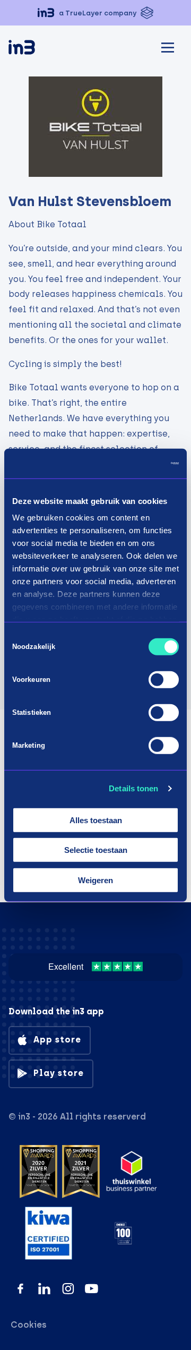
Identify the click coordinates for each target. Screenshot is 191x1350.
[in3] (40, 49)
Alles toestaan (96, 819)
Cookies (29, 1325)
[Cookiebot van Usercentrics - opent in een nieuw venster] (135, 464)
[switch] (164, 679)
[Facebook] (20, 1289)
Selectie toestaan (95, 850)
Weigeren (95, 879)
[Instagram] (68, 1289)
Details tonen (133, 788)
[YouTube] (91, 1289)
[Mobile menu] (168, 46)
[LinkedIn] (44, 1289)
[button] (95, 12)
